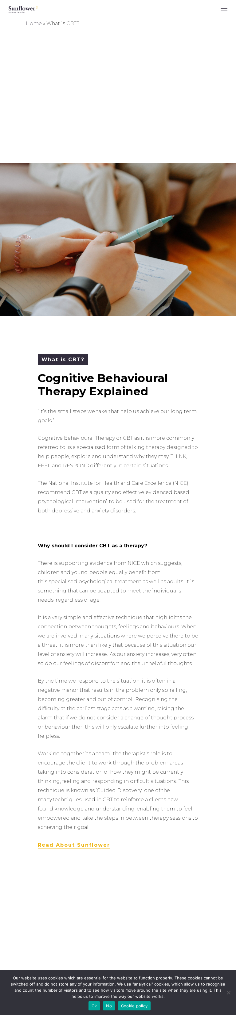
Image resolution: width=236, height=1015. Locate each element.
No (109, 1005)
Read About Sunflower (74, 845)
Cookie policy (134, 1005)
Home (34, 23)
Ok (94, 1005)
